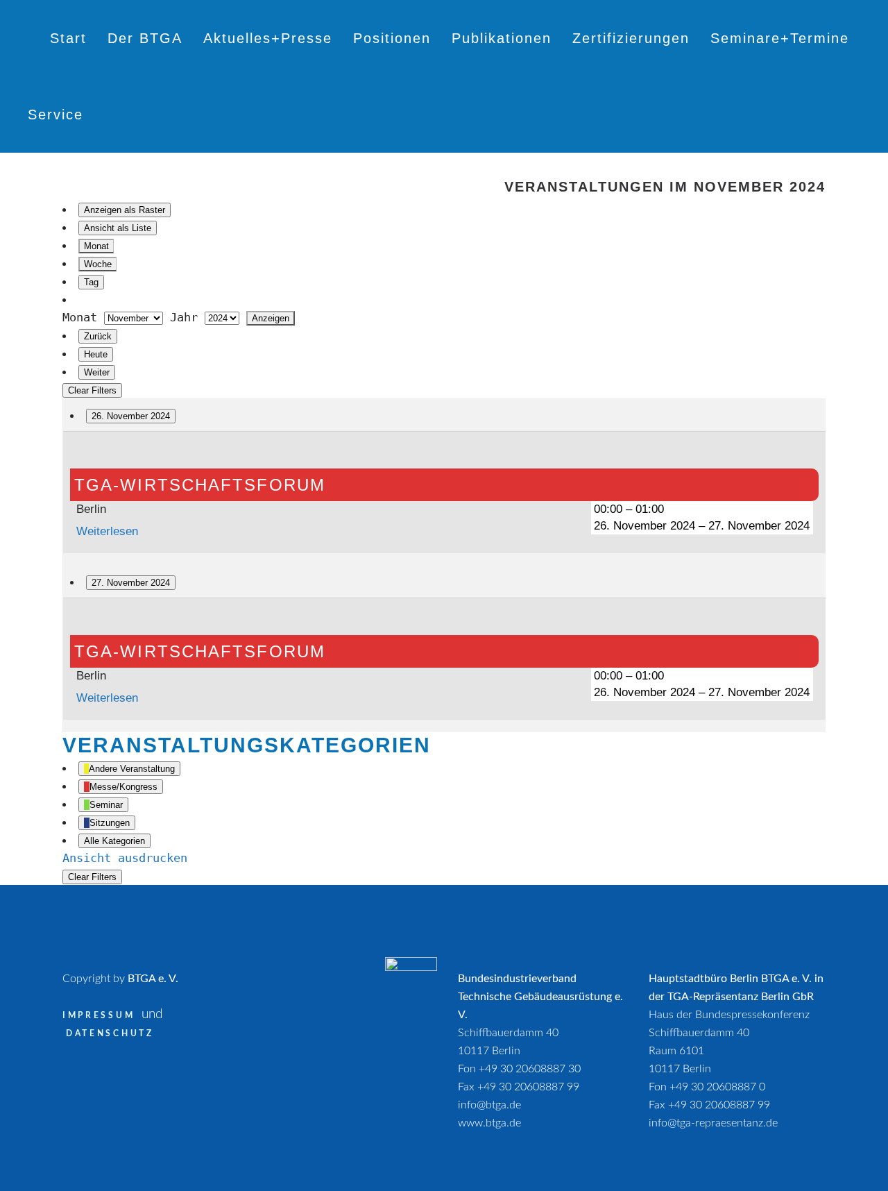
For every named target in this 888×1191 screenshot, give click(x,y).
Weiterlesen (107, 531)
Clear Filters (92, 390)
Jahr (184, 317)
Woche (98, 264)
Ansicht (124, 858)
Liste (117, 228)
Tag (91, 282)
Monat (96, 246)
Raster (124, 210)
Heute (96, 354)
